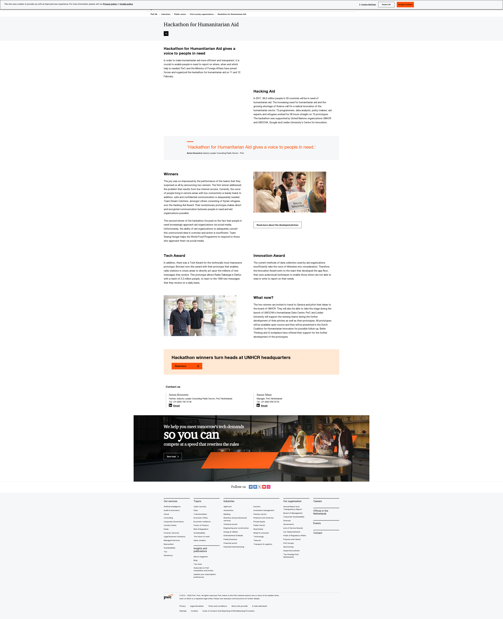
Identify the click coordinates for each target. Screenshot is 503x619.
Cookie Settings (368, 4)
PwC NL (154, 14)
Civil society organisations (202, 14)
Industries (165, 14)
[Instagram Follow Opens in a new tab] (268, 487)
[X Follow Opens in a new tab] (259, 487)
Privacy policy (110, 4)
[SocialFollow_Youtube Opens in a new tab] (264, 487)
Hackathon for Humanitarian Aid (232, 14)
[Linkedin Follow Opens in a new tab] (170, 405)
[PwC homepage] (168, 598)
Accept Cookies (405, 4)
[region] (251, 5)
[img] (166, 33)
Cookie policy (126, 4)
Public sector (180, 14)
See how (171, 456)
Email (176, 406)
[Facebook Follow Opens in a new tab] (255, 487)
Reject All (386, 4)
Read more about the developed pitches (277, 225)
